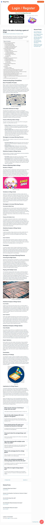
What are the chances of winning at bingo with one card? (13, 69)
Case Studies (8, 61)
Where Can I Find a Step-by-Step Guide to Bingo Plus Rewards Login (38, 45)
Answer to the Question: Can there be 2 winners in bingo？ (15, 493)
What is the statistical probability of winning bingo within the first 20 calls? (15, 76)
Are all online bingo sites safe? (9, 498)
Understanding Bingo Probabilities (9, 42)
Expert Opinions (9, 62)
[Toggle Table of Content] (27, 41)
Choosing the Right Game (10, 52)
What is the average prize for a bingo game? (11, 74)
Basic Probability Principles (9, 43)
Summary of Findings (8, 67)
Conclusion (6, 66)
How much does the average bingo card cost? (11, 72)
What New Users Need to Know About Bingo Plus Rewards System (38, 38)
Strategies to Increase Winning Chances (11, 46)
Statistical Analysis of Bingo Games (11, 47)
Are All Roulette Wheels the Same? (10, 507)
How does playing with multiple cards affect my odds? (13, 73)
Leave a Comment (6, 33)
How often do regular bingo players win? (11, 78)
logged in (9, 518)
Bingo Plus (6, 1)
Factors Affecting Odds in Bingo (10, 45)
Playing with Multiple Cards (10, 53)
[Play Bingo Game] (42, 522)
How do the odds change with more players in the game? (13, 70)
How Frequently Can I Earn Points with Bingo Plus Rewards (37, 41)
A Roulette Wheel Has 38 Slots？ (10, 488)
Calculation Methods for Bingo (10, 44)
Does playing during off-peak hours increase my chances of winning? (15, 71)
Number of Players (8, 49)
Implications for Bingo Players (10, 68)
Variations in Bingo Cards (9, 50)
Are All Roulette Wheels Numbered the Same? (12, 502)
